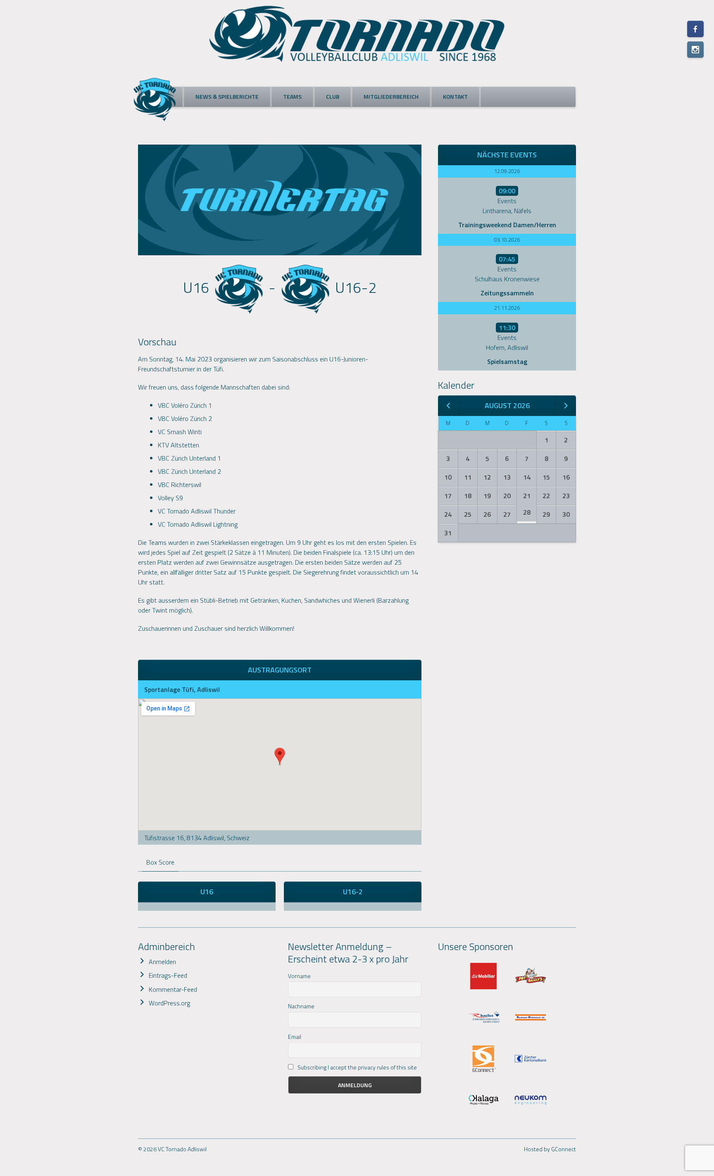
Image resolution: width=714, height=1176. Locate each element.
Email (294, 1036)
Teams (292, 96)
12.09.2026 (507, 171)
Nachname (301, 1006)
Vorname (299, 976)
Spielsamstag (507, 361)
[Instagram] (695, 49)
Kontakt (455, 96)
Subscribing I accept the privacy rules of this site (356, 1067)
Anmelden (162, 962)
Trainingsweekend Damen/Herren (507, 225)
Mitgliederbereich (391, 96)
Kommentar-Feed (173, 989)
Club (332, 96)
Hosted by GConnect (550, 1149)
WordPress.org (169, 1003)
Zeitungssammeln (507, 293)
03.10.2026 (507, 239)
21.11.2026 (507, 308)
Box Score (160, 862)
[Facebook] (695, 29)
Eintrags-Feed (168, 975)
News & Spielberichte (227, 96)
